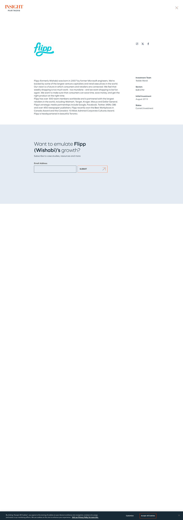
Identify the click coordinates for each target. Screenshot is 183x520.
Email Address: (40, 163)
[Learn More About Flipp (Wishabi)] (137, 43)
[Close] (179, 515)
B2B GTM (140, 90)
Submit (83, 169)
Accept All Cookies (148, 516)
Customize (130, 516)
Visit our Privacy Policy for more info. (85, 517)
